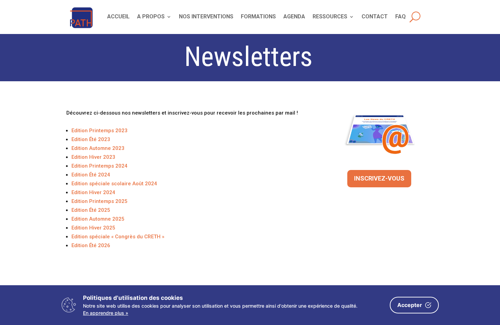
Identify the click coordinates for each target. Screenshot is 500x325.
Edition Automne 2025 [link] (97, 219)
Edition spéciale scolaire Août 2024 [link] (114, 184)
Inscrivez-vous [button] (379, 178)
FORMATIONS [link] (258, 17)
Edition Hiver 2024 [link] (93, 192)
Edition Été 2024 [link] (90, 175)
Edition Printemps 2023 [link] (99, 130)
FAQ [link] (400, 17)
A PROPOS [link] (151, 17)
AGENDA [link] (294, 17)
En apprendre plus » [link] (105, 313)
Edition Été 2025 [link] (90, 210)
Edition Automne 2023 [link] (97, 148)
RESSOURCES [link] (330, 17)
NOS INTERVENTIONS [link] (206, 17)
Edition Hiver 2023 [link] (93, 157)
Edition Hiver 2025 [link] (93, 228)
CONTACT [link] (375, 17)
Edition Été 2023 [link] (90, 139)
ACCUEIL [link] (118, 17)
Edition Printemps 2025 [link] (99, 201)
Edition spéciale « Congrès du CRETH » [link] (117, 237)
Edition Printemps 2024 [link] (99, 166)
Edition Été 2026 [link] (90, 245)
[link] (81, 28)
